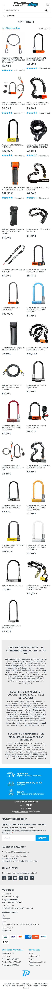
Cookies (26, 988)
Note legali (26, 983)
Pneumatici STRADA (10, 965)
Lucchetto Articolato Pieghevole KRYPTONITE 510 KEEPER (13, 349)
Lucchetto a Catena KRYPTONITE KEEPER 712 (13, 271)
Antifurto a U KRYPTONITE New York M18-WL (13, 146)
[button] (3, 5)
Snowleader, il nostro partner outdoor (17, 908)
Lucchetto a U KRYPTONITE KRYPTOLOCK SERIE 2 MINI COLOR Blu (36, 310)
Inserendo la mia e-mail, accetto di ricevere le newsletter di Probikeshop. (24, 831)
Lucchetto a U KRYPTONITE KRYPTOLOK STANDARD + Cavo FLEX (13, 468)
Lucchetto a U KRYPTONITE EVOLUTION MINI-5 (36, 427)
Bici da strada (34, 956)
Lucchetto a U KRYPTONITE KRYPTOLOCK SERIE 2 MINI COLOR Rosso (11, 428)
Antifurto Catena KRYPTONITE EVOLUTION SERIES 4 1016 (37, 349)
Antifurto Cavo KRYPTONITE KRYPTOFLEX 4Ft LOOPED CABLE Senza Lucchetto (13, 60)
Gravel (31, 959)
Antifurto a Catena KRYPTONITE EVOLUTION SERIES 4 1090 (38, 103)
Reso (4, 921)
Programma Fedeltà (10, 899)
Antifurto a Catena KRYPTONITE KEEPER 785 (38, 188)
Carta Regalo (7, 927)
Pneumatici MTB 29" (10, 959)
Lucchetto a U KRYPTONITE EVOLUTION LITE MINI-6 (36, 271)
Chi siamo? (6, 893)
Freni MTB (6, 956)
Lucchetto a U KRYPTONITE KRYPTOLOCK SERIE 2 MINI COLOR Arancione (36, 508)
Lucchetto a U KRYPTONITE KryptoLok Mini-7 (36, 387)
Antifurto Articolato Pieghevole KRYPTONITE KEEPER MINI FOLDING (13, 232)
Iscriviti (42, 838)
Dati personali (33, 986)
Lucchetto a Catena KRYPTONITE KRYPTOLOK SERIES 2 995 (38, 467)
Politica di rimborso (18, 986)
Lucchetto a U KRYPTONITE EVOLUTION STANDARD (36, 59)
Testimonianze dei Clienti (12, 902)
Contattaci (6, 930)
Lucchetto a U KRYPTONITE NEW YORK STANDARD (13, 547)
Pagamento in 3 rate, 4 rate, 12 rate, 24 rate (20, 924)
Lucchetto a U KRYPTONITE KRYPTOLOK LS (11, 627)
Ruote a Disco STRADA (11, 962)
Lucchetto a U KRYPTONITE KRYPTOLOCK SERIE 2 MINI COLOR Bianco (36, 548)
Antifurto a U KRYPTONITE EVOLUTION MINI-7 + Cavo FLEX (13, 103)
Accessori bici (34, 965)
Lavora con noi (8, 905)
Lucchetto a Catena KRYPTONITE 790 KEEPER (38, 231)
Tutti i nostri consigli (10, 896)
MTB (31, 754)
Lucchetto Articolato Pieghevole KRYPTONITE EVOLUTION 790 (13, 188)
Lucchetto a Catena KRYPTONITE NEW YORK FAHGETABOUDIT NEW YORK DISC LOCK (38, 588)
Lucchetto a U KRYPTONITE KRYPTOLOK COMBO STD (11, 507)
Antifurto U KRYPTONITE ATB (12, 586)
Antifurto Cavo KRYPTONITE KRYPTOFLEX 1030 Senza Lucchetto (12, 388)
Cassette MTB (8, 953)
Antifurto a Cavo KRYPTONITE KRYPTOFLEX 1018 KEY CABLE (37, 146)
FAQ (3, 916)
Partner (44, 986)
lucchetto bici (30, 725)
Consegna (6, 918)
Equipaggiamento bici (37, 962)
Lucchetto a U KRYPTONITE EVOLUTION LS (11, 309)
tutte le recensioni (21, 812)
